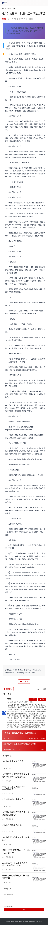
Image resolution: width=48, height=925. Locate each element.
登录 (5, 906)
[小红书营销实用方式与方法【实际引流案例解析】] (39, 815)
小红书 (31, 19)
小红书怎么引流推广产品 (13, 761)
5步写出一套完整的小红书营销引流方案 (15, 876)
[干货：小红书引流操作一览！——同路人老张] (39, 790)
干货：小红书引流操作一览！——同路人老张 (14, 788)
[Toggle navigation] (44, 3)
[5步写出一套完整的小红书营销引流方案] (39, 878)
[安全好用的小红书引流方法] (39, 802)
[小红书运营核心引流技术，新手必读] (39, 840)
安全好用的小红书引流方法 (14, 799)
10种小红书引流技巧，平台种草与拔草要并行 (16, 851)
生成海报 (8, 689)
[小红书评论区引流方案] (39, 828)
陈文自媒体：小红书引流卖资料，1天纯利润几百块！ (14, 864)
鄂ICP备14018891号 (35, 922)
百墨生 (4, 19)
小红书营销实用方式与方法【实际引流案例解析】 (15, 813)
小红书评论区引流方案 (12, 825)
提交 (24, 910)
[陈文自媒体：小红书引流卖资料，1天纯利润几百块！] (39, 866)
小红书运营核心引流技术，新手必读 (15, 838)
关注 (33, 699)
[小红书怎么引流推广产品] (39, 764)
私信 (43, 699)
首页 (3, 9)
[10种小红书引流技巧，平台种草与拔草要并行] (39, 853)
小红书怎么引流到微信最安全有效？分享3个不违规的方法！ (15, 775)
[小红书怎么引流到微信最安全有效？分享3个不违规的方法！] (39, 777)
